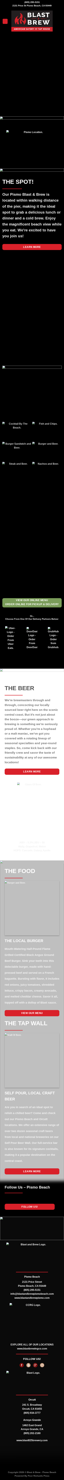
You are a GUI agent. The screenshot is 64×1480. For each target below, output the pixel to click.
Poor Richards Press (38, 1476)
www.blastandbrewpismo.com (32, 1298)
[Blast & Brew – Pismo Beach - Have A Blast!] (32, 21)
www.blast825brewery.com (32, 1440)
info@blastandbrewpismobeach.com (32, 1294)
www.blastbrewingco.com (32, 1348)
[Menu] (5, 21)
